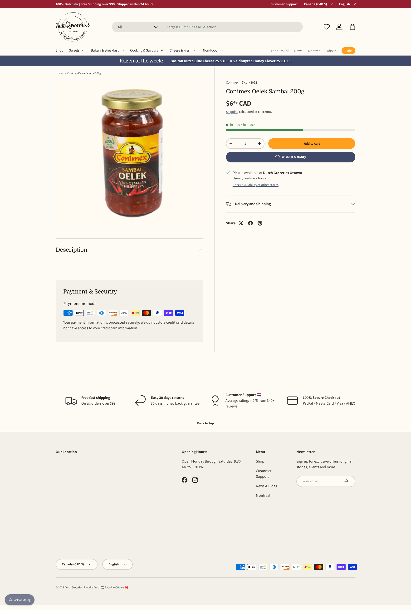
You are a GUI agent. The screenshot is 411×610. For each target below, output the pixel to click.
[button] (352, 27)
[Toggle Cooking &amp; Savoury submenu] (162, 50)
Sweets (74, 50)
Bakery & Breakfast (105, 50)
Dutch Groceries (73, 587)
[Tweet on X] (241, 223)
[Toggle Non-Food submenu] (221, 50)
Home (59, 73)
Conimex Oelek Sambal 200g (84, 73)
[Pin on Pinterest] (260, 223)
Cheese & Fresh (180, 50)
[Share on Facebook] (250, 223)
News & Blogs (266, 485)
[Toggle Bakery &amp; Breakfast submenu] (122, 50)
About (331, 50)
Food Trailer (280, 50)
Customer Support (284, 4)
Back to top (205, 423)
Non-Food (210, 50)
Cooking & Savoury (144, 50)
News (298, 50)
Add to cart (312, 143)
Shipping (232, 111)
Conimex (232, 82)
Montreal (314, 50)
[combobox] (207, 27)
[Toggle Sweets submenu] (83, 50)
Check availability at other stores (256, 185)
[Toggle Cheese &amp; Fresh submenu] (195, 50)
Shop (59, 50)
